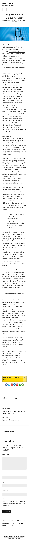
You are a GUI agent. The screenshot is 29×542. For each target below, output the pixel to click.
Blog (15, 398)
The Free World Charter (17, 51)
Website (5, 491)
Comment (5, 454)
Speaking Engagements (10, 420)
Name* (4, 474)
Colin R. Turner (8, 3)
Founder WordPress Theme (13, 536)
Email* (4, 482)
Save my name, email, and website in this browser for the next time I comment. (14, 503)
